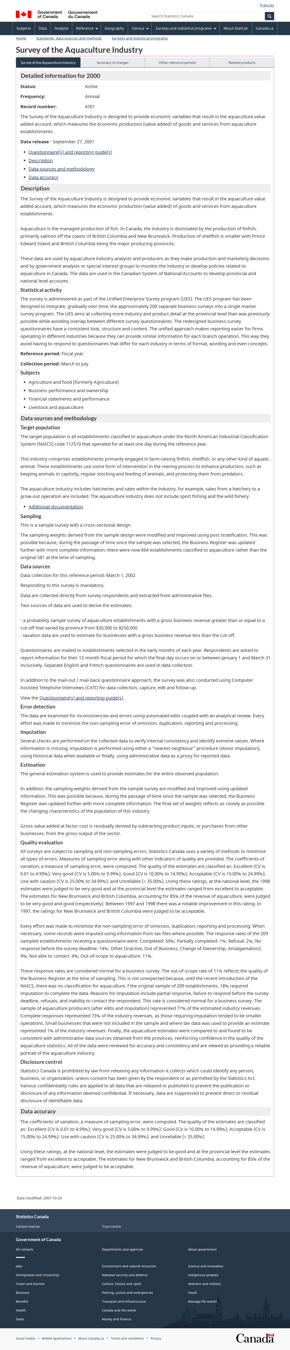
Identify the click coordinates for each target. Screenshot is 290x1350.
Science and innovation (205, 1266)
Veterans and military (204, 1284)
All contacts (24, 1249)
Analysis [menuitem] (61, 28)
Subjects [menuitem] (24, 28)
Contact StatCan (28, 1226)
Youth (192, 1292)
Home (21, 38)
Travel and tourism (30, 1284)
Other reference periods (177, 62)
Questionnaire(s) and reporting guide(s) (70, 152)
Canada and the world (119, 1310)
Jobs (19, 1266)
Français (267, 5)
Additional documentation (56, 507)
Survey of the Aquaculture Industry (48, 62)
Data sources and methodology (61, 169)
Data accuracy (43, 177)
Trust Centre (111, 1226)
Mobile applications (57, 1338)
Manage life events (202, 1301)
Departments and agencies (122, 1249)
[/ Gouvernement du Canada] (56, 15)
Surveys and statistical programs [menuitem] (184, 28)
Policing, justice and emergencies (127, 1292)
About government (202, 1249)
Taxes (20, 1319)
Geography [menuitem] (114, 28)
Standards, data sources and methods (69, 38)
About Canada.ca (91, 1338)
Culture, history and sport (121, 1284)
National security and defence (125, 1275)
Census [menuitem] (138, 28)
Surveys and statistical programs (140, 38)
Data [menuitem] (43, 28)
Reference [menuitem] (85, 28)
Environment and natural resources (129, 1266)
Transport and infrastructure (124, 1301)
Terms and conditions (127, 1338)
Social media (25, 1338)
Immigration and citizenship (37, 1275)
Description (41, 160)
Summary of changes (113, 62)
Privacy (155, 1338)
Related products (242, 62)
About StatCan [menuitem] (235, 28)
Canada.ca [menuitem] (264, 28)
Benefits (22, 1301)
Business (22, 1292)
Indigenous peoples (203, 1275)
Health (21, 1310)
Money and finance (116, 1319)
